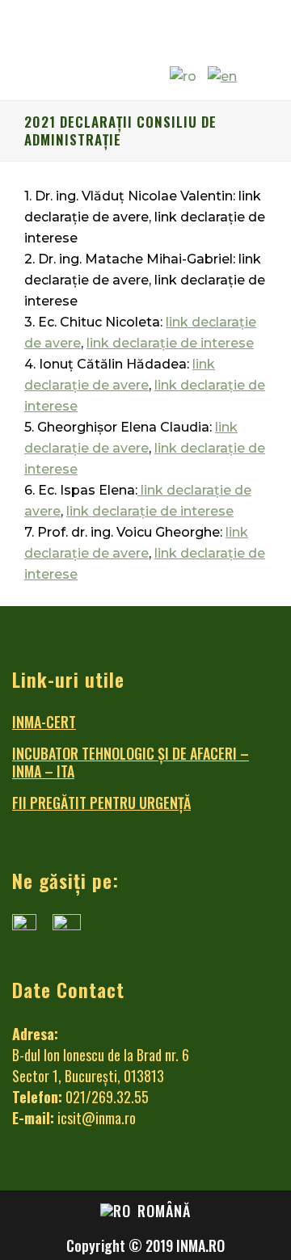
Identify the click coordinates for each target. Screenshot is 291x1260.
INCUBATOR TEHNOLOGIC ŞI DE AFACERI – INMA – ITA (130, 762)
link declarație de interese (170, 343)
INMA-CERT (44, 722)
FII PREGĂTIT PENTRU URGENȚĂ (101, 802)
